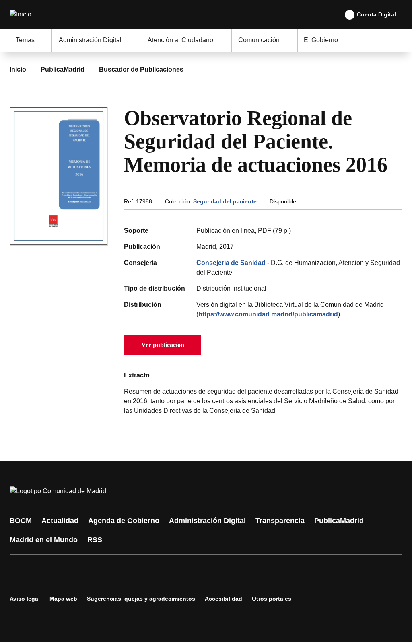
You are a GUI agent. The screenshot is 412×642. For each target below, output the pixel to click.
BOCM (21, 521)
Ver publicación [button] (162, 344)
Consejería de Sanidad (231, 262)
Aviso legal (25, 598)
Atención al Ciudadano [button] (180, 40)
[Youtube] (93, 569)
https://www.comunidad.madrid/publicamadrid (268, 314)
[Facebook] (21, 569)
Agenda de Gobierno (123, 521)
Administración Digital (207, 521)
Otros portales (271, 598)
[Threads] (238, 569)
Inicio (18, 69)
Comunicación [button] (259, 40)
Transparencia (280, 521)
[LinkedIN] (117, 569)
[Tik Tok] (165, 569)
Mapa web (63, 598)
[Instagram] (45, 569)
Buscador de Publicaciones (141, 69)
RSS (94, 540)
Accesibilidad (223, 598)
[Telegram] (214, 569)
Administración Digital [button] (90, 40)
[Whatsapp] (141, 569)
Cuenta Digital (376, 14)
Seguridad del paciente (225, 201)
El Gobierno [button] (321, 40)
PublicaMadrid (62, 69)
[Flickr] (190, 569)
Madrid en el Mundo (44, 540)
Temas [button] (25, 40)
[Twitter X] (69, 569)
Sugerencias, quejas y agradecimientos (141, 598)
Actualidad (59, 521)
